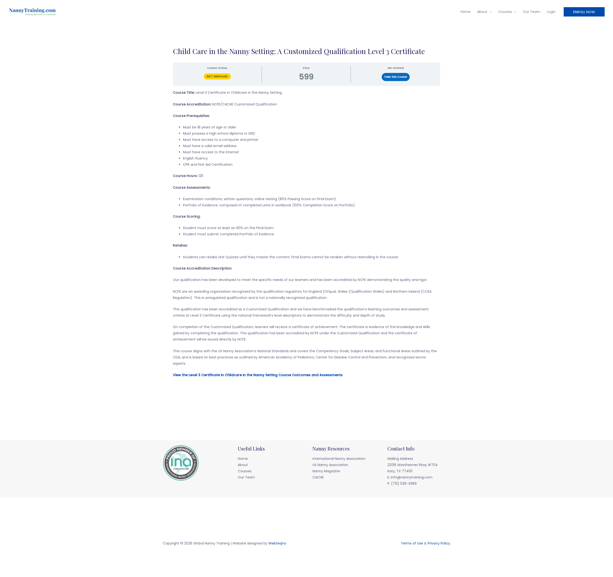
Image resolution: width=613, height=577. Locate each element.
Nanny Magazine (326, 471)
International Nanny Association (338, 458)
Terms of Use (412, 543)
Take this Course (395, 77)
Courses (505, 11)
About (482, 11)
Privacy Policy (439, 543)
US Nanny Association (330, 464)
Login (551, 11)
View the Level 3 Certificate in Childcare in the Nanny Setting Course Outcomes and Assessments (258, 375)
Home (465, 11)
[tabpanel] (306, 239)
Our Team (531, 11)
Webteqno (277, 543)
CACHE (318, 477)
